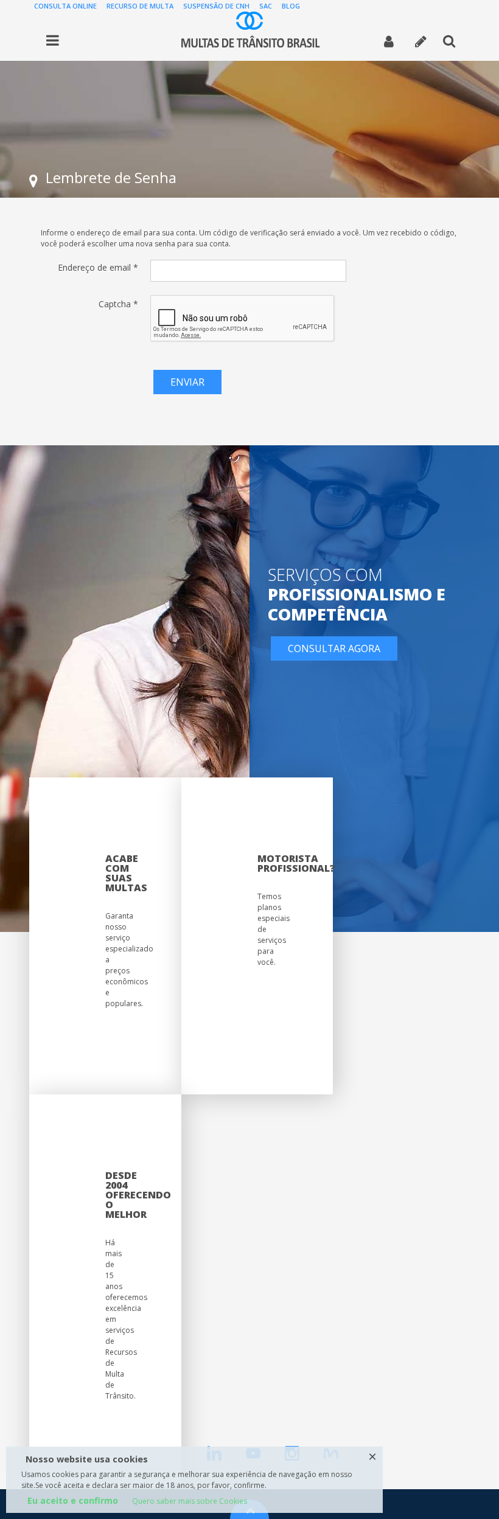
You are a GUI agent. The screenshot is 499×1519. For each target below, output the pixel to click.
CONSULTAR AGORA (334, 648)
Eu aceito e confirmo (72, 1500)
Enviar (187, 382)
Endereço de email (98, 267)
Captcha (118, 304)
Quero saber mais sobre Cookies (189, 1501)
